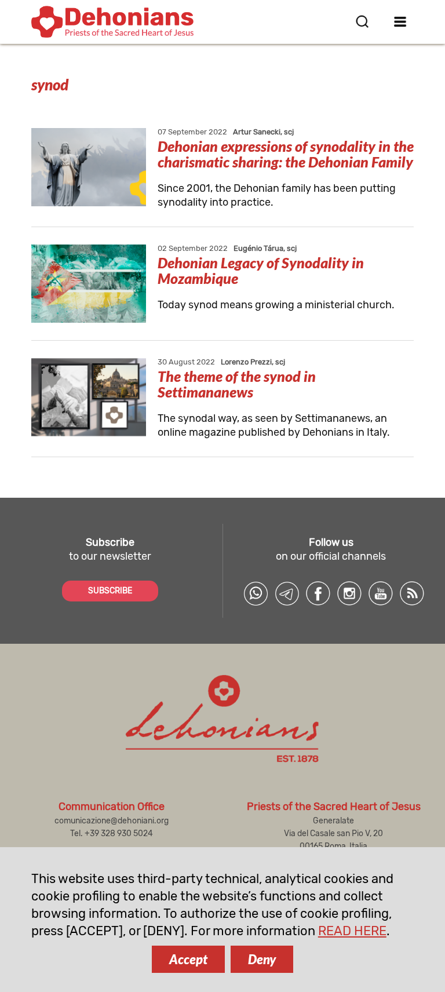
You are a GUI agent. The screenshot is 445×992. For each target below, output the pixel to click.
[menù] (400, 21)
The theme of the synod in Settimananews (237, 383)
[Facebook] (318, 593)
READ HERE (352, 931)
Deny (262, 959)
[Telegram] (287, 593)
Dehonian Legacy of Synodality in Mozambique (261, 270)
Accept (188, 959)
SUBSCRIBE (110, 591)
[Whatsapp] (255, 593)
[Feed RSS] (412, 593)
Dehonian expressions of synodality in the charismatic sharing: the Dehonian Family (286, 153)
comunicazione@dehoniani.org (111, 821)
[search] (362, 21)
